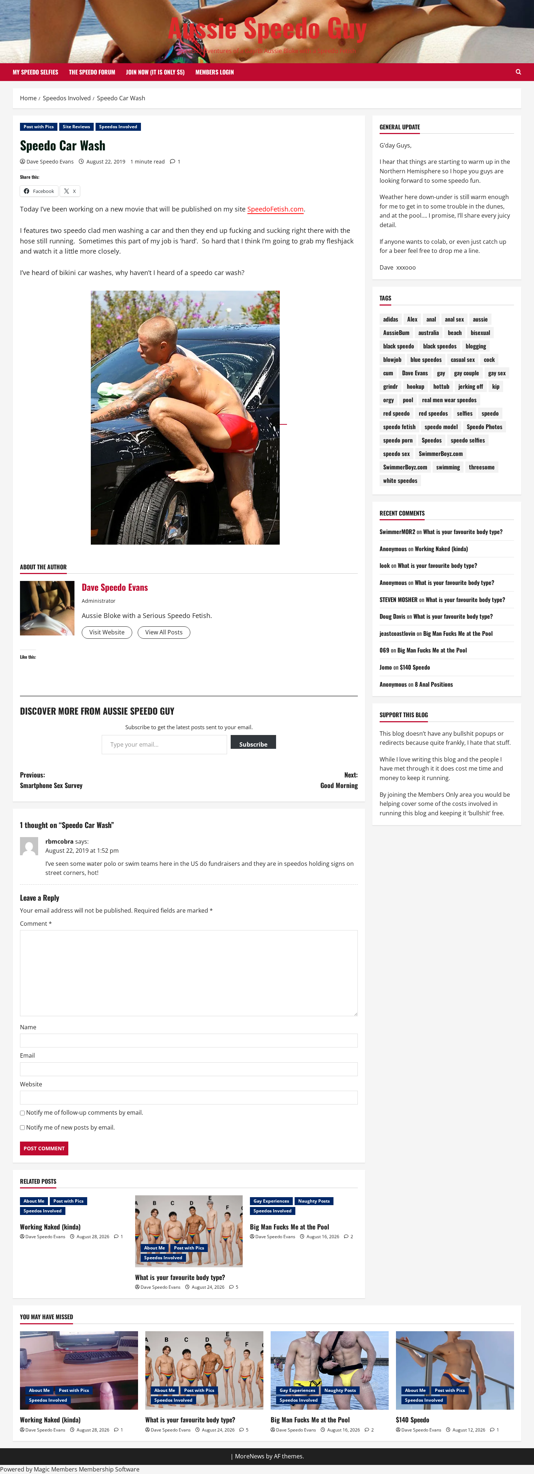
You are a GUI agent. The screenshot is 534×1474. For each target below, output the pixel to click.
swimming (448, 467)
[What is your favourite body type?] (189, 1231)
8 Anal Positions (434, 684)
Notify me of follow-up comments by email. (84, 1112)
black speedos (440, 346)
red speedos (433, 413)
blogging (476, 346)
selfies (465, 413)
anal (431, 319)
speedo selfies (468, 440)
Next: (339, 780)
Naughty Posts (314, 1201)
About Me (34, 1201)
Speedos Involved (118, 127)
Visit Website (107, 632)
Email (27, 1055)
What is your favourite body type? (180, 1277)
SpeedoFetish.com (275, 209)
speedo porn (398, 440)
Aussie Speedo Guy (267, 26)
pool (408, 400)
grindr (390, 386)
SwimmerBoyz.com (441, 453)
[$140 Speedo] (455, 1370)
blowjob (392, 359)
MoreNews (249, 1456)
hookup (415, 386)
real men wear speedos (449, 400)
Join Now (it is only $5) (155, 72)
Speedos (432, 440)
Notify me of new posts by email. (70, 1127)
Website (31, 1084)
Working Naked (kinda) (50, 1226)
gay (441, 373)
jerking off (470, 386)
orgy (388, 400)
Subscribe (253, 744)
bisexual (480, 332)
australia (428, 332)
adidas (390, 319)
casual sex (463, 359)
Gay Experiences (271, 1201)
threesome (482, 467)
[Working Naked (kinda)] (79, 1370)
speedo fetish (399, 427)
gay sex (497, 373)
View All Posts (164, 632)
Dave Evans (415, 373)
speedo (490, 413)
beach (455, 332)
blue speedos (426, 359)
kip (495, 386)
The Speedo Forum (92, 72)
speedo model (441, 427)
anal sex (454, 319)
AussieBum (396, 332)
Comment (36, 924)
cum (388, 373)
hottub (441, 386)
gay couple (466, 373)
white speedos (400, 480)
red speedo (396, 413)
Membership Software (109, 1469)
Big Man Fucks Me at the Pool (289, 1226)
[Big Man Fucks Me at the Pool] (330, 1370)
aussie (480, 319)
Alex (412, 319)
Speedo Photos (484, 427)
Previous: (51, 780)
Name (28, 1027)
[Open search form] (518, 72)
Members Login (214, 72)
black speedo (398, 346)
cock (489, 359)
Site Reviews (76, 127)
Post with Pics (39, 127)
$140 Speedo (415, 667)
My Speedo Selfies (35, 72)
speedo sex (396, 453)
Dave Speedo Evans (50, 161)
